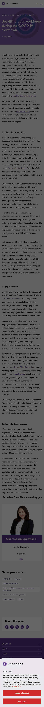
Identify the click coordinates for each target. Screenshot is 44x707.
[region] (22, 682)
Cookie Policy (16, 687)
